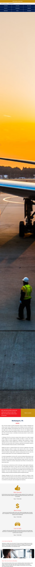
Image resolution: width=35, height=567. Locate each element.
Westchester (6, 10)
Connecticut (6, 5)
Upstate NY (29, 8)
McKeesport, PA (11, 3)
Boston (17, 10)
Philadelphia (29, 10)
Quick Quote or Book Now (17, 1)
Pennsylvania (17, 8)
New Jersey (29, 5)
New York (5, 8)
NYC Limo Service (4, 3)
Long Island (17, 5)
